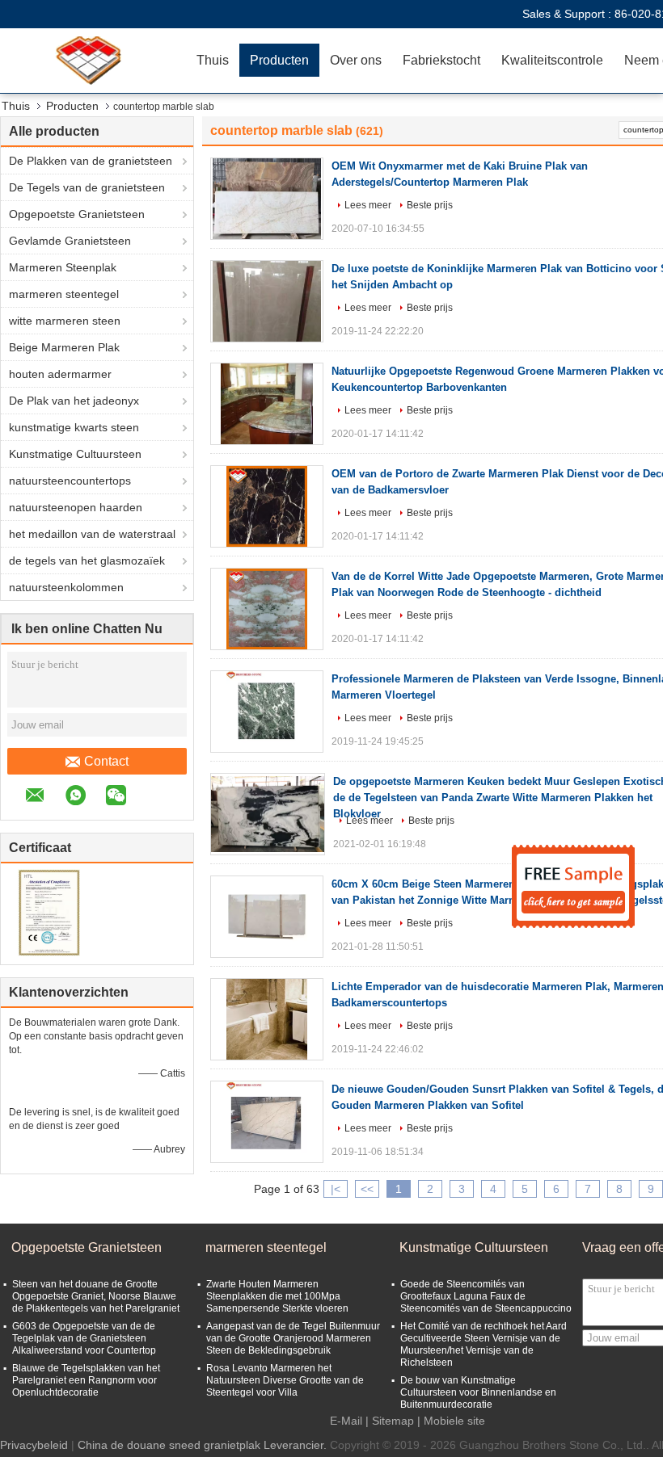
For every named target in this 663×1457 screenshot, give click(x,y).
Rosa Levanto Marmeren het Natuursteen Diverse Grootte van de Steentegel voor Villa (285, 1380)
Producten (279, 60)
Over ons (356, 60)
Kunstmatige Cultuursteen (75, 453)
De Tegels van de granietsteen (87, 187)
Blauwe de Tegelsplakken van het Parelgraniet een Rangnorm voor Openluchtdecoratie (86, 1380)
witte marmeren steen (64, 320)
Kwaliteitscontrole (552, 60)
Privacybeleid (34, 1444)
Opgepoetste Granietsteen (77, 214)
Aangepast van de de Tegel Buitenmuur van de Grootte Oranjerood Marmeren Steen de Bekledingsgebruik (293, 1338)
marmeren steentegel (64, 294)
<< (367, 1188)
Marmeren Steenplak (62, 267)
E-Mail (346, 1420)
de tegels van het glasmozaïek (87, 560)
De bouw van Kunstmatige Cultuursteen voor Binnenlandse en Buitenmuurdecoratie (478, 1392)
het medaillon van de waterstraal (92, 533)
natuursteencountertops (70, 480)
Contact (106, 761)
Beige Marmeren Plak (64, 347)
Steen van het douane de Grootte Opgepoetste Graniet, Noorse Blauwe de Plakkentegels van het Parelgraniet (95, 1296)
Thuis (212, 60)
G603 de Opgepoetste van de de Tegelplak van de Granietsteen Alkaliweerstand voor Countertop (84, 1338)
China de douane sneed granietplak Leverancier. (204, 1444)
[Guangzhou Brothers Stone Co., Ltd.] (93, 60)
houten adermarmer (60, 373)
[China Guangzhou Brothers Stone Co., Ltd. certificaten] (49, 911)
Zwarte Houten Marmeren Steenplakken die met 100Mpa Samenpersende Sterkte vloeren (277, 1296)
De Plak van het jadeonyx (74, 400)
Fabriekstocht (441, 60)
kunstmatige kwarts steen (74, 427)
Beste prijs (430, 205)
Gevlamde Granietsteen (70, 240)
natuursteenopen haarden (75, 507)
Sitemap (393, 1420)
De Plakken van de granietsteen (90, 160)
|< (335, 1188)
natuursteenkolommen (66, 587)
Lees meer (367, 205)
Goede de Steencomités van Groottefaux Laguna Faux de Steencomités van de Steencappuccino (486, 1296)
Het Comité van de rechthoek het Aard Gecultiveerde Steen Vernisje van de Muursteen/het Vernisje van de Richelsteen (483, 1344)
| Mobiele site (451, 1420)
